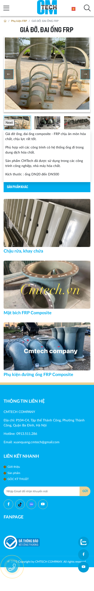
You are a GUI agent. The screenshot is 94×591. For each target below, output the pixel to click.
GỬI (85, 491)
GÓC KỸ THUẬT (18, 479)
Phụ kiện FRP (19, 21)
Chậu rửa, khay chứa (23, 251)
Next (9, 122)
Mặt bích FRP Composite (28, 313)
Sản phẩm (13, 473)
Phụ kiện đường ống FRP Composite (38, 375)
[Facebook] (8, 504)
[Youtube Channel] (43, 504)
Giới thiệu (13, 466)
